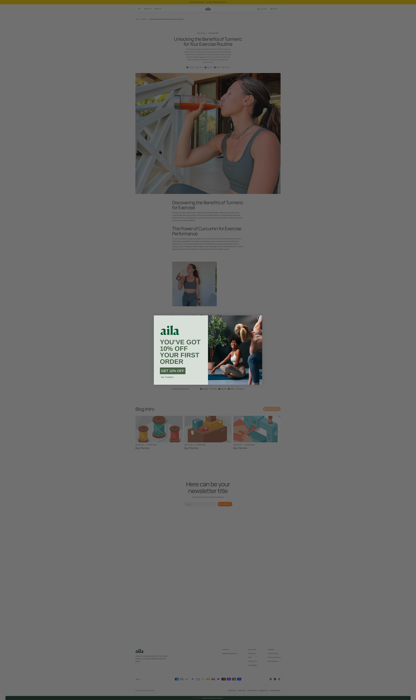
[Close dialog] (259, 318)
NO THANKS (167, 377)
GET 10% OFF (172, 371)
